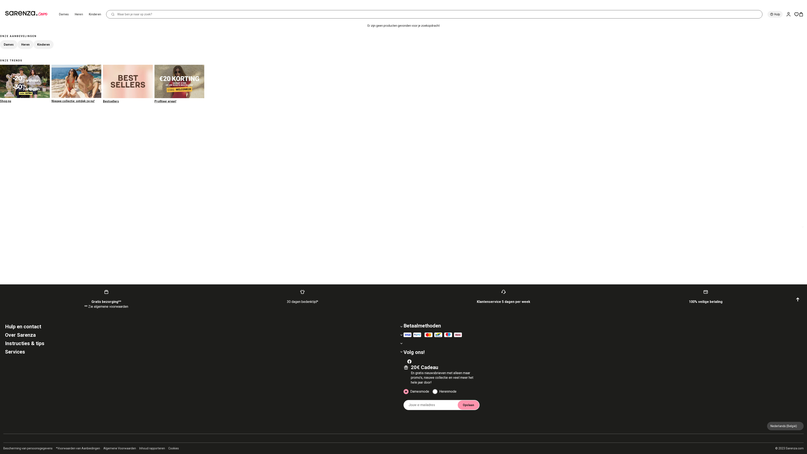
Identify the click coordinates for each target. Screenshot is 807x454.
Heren (79, 14)
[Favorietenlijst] (796, 14)
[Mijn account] (790, 14)
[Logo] (28, 13)
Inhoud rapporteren (152, 448)
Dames (64, 14)
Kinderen (95, 14)
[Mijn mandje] (803, 14)
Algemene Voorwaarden (119, 448)
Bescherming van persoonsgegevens (28, 448)
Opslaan (468, 405)
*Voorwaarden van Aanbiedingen (78, 448)
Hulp (777, 14)
